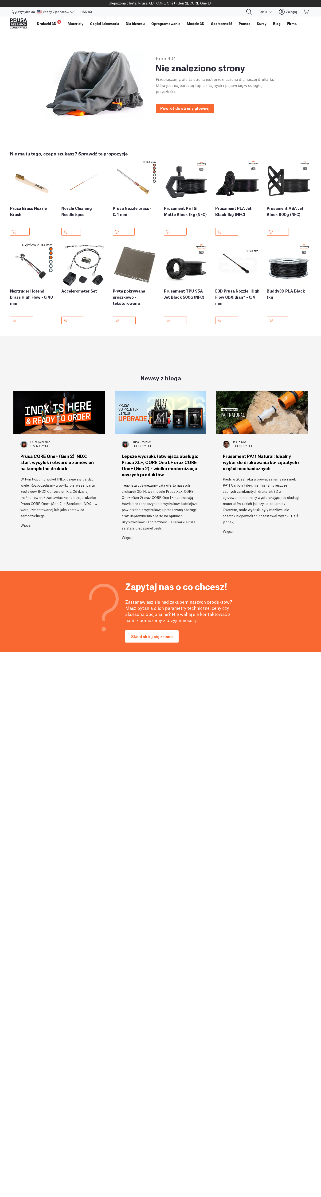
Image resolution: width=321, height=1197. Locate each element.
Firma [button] (292, 23)
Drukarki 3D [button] (48, 23)
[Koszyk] (306, 12)
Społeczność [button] (221, 23)
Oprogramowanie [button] (165, 23)
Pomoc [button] (244, 23)
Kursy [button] (261, 23)
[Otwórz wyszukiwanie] (249, 12)
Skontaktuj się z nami (152, 636)
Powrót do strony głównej (185, 108)
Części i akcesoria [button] (104, 23)
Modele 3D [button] (195, 23)
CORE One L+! (201, 2)
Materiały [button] (75, 23)
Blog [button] (277, 23)
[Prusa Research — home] (18, 23)
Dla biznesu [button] (135, 23)
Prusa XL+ (146, 2)
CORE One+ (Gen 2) (172, 2)
